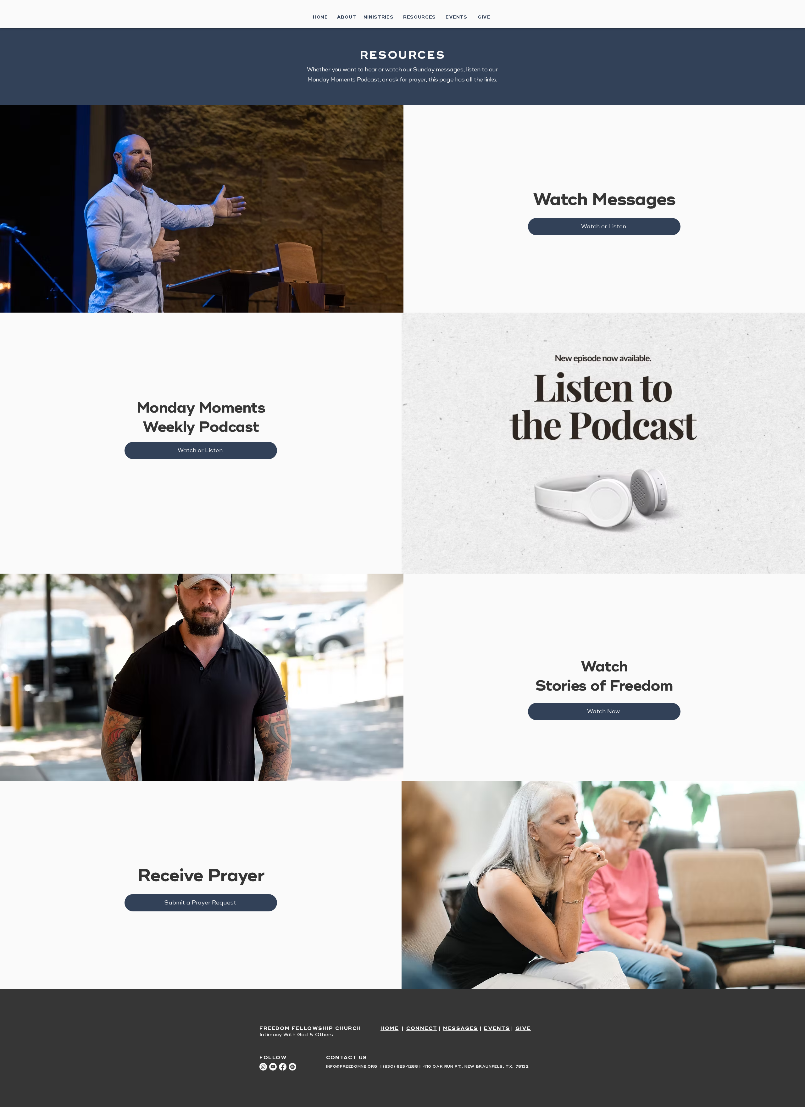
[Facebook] (282, 1067)
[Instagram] (263, 1067)
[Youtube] (273, 1067)
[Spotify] (292, 1067)
